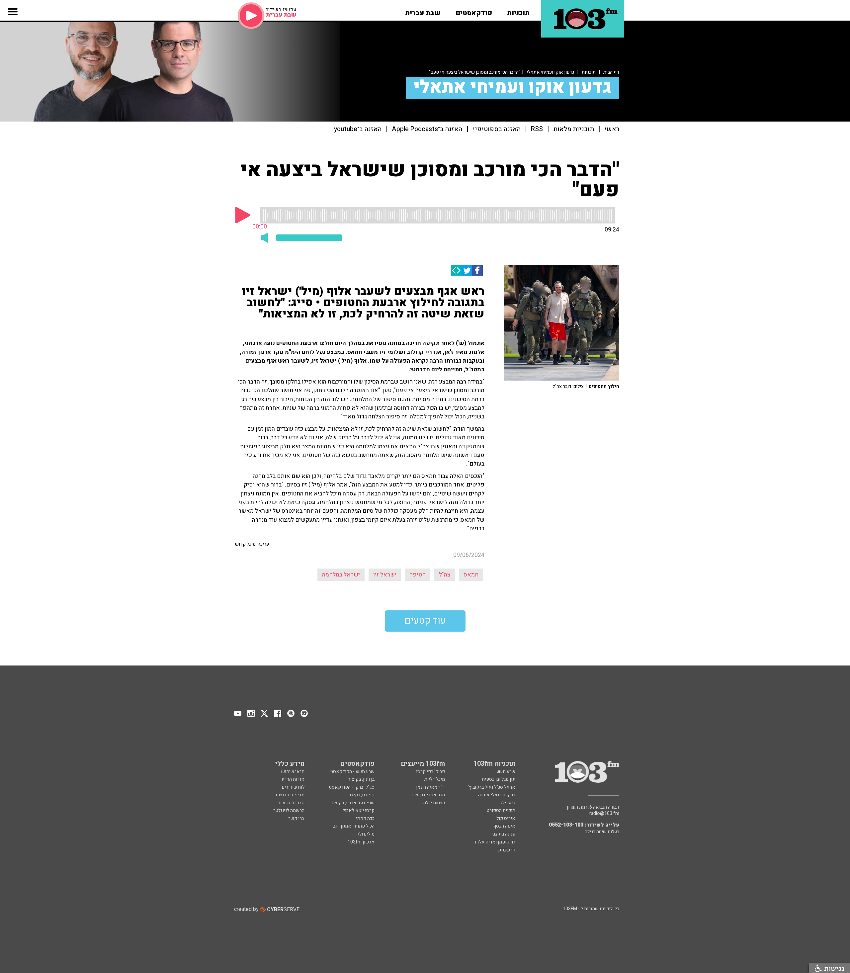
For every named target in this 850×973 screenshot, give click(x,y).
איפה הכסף (504, 826)
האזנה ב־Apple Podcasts (427, 129)
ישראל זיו (384, 575)
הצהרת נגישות (290, 802)
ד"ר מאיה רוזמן (430, 787)
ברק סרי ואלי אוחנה (496, 794)
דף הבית (611, 72)
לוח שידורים (293, 787)
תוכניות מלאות (573, 129)
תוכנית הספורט (501, 810)
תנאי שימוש (292, 771)
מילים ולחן (365, 834)
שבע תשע (505, 771)
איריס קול (505, 818)
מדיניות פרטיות (290, 794)
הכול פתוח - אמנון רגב (354, 826)
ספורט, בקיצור (361, 794)
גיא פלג (507, 802)
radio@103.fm (604, 813)
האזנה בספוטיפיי (496, 129)
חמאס (471, 575)
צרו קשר (296, 818)
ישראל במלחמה (341, 575)
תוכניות (589, 72)
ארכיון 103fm (361, 842)
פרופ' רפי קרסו (430, 771)
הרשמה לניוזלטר (288, 810)
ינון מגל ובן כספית (498, 779)
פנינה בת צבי (503, 834)
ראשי (611, 129)
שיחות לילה (434, 802)
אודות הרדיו (293, 779)
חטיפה (417, 575)
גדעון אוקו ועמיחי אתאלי (550, 72)
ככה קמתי (365, 818)
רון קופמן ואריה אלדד (494, 842)
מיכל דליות (434, 779)
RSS (537, 129)
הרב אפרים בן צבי (428, 794)
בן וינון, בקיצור (361, 779)
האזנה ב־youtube (358, 129)
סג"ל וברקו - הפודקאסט (352, 787)
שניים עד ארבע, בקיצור (353, 802)
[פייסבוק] (477, 270)
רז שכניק (506, 849)
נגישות (833, 968)
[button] (518, 11)
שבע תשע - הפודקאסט (352, 771)
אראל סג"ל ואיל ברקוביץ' (491, 787)
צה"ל (445, 575)
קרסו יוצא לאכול (359, 810)
